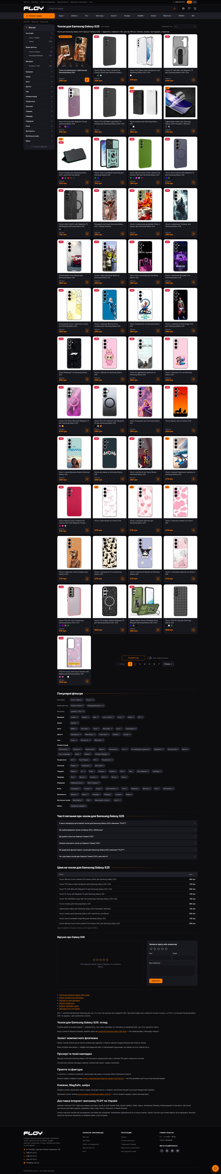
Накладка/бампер (36, 55)
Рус (194, 2)
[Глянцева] (169, 127)
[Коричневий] (71, 178)
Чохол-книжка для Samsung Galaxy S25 (143, 123)
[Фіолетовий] (60, 127)
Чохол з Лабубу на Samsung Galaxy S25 (108, 374)
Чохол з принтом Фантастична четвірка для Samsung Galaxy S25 (107, 325)
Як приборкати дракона (140, 749)
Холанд (118, 794)
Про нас (26, 2)
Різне (59, 788)
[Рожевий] (65, 127)
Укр (189, 2)
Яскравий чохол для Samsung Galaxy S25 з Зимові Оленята (108, 225)
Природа (60, 777)
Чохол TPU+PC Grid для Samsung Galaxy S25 (178, 622)
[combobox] (109, 8)
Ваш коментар (155, 963)
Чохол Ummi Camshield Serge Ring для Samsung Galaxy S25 (109, 174)
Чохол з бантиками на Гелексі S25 (107, 521)
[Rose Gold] (98, 426)
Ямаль (129, 794)
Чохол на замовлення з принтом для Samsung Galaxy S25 (73, 71)
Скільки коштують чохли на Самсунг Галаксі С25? (79, 843)
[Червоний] (68, 178)
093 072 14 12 (31, 1159)
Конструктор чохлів (128, 1151)
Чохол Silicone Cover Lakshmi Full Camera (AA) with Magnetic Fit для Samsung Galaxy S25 (72, 522)
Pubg (74, 740)
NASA (131, 717)
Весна (115, 777)
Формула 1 (159, 749)
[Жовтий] (63, 426)
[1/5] (151, 949)
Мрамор (135, 788)
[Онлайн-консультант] (215, 1168)
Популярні (75, 788)
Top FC (117, 800)
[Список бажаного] (189, 8)
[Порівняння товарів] (183, 8)
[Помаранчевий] (101, 426)
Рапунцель (113, 749)
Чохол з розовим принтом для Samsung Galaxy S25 (141, 522)
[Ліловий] (63, 677)
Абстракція (168, 788)
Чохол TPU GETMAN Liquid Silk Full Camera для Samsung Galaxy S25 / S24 (109, 123)
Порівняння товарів (128, 1144)
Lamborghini (131, 729)
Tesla (96, 729)
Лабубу (116, 734)
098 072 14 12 (31, 1156)
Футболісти (61, 794)
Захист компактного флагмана (71, 998)
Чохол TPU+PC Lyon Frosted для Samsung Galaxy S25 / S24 (71, 622)
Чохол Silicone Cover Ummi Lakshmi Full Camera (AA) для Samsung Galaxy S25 (145, 174)
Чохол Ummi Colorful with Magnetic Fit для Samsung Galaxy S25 (179, 174)
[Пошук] (175, 8)
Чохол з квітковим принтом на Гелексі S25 (180, 573)
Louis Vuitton (108, 717)
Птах (122, 771)
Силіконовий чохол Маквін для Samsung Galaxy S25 (71, 276)
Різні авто (85, 729)
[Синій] (98, 178)
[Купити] (122, 80)
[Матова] (166, 127)
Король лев (90, 749)
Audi (119, 729)
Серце (99, 788)
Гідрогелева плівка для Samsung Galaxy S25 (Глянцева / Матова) (178, 123)
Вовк (91, 771)
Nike (96, 717)
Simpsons (77, 749)
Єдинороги (76, 734)
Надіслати (156, 981)
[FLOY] (34, 8)
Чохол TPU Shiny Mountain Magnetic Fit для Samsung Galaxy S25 (74, 422)
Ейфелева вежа (77, 783)
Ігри (58, 740)
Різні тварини (143, 771)
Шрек (78, 754)
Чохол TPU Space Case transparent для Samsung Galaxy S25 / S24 (145, 71)
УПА (95, 760)
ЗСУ (73, 760)
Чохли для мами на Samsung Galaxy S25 (108, 473)
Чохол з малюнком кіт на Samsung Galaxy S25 (107, 573)
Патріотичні (61, 760)
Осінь (124, 777)
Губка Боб (104, 734)
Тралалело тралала (78, 806)
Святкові (60, 765)
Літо (73, 777)
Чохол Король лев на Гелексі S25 (178, 421)
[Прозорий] (131, 75)
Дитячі (60, 734)
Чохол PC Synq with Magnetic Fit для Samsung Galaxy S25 (73, 123)
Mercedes (107, 729)
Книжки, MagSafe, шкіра (69, 1006)
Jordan (74, 717)
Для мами (99, 765)
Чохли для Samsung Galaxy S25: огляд (74, 995)
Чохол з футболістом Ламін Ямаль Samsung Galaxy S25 (143, 473)
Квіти (105, 777)
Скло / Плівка (34, 38)
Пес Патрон (84, 760)
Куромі (74, 723)
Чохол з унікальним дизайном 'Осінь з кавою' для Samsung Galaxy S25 (145, 225)
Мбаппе (74, 794)
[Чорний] (95, 75)
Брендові (60, 717)
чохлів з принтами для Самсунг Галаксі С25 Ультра (103, 1078)
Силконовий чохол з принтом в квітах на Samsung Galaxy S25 (73, 325)
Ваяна (102, 749)
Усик (157, 788)
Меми (59, 806)
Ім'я (151, 953)
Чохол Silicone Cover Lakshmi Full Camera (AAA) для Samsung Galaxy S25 (108, 71)
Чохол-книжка (34, 52)
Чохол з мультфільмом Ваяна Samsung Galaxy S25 (74, 473)
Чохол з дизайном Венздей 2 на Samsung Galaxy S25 (177, 276)
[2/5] (155, 949)
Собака (112, 771)
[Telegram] (172, 1151)
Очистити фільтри (40, 147)
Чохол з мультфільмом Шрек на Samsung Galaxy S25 (106, 276)
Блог (91, 2)
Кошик (123, 1137)
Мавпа (74, 771)
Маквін (88, 754)
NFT (140, 717)
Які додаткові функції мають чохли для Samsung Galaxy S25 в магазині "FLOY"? (92, 850)
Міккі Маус (90, 734)
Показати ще (133, 658)
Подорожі (61, 783)
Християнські (112, 788)
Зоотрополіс (173, 749)
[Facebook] (167, 1151)
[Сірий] (169, 178)
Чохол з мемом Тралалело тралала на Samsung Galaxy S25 (180, 473)
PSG (89, 800)
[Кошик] (194, 8)
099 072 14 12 (180, 2)
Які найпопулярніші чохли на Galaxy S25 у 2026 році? (81, 830)
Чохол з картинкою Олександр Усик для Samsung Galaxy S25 (179, 325)
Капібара (157, 771)
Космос (94, 777)
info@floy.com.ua (32, 1163)
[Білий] (133, 127)
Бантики (147, 788)
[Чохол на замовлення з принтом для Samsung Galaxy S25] (87, 80)
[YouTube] (178, 1151)
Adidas (85, 717)
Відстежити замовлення (78, 2)
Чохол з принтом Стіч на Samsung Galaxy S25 (178, 374)
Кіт (83, 771)
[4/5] (162, 949)
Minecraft (99, 740)
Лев (131, 771)
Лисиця (101, 771)
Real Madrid (78, 800)
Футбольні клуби (63, 800)
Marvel (185, 749)
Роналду (96, 794)
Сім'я (124, 788)
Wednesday (64, 749)
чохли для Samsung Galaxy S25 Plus (112, 1031)
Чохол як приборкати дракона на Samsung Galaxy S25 (143, 374)
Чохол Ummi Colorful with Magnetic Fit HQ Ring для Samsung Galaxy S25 (73, 225)
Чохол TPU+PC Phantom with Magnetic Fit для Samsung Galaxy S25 (109, 422)
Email (175, 953)
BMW (74, 729)
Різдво (74, 765)
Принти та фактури (66, 1003)
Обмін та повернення (47, 2)
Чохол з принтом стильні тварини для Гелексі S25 (73, 573)
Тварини (60, 771)
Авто (59, 729)
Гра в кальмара (65, 754)
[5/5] (166, 949)
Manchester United (102, 800)
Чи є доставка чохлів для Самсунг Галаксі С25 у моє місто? (83, 856)
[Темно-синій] (68, 127)
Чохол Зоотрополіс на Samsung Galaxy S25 (145, 325)
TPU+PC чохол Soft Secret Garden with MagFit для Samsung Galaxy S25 (74, 673)
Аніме (59, 723)
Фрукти (82, 777)
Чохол (31, 41)
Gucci (121, 717)
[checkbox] (27, 38)
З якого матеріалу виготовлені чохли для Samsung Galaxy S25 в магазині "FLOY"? (92, 823)
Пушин (127, 734)
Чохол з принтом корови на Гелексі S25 (179, 522)
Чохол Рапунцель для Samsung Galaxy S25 (145, 422)
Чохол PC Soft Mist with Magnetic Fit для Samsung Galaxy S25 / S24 (179, 71)
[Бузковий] (101, 75)
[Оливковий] (133, 625)
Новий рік (86, 765)
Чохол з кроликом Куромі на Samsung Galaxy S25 (144, 573)
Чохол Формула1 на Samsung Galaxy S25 (73, 374)
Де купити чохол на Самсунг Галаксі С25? (76, 836)
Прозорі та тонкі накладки (69, 1000)
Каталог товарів (35, 16)
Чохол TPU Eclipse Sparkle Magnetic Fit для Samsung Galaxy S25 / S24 (109, 622)
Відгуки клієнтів (62, 2)
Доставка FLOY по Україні (69, 1009)
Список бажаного (128, 1140)
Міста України (94, 783)
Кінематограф (62, 745)
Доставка (34, 2)
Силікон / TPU (34, 66)
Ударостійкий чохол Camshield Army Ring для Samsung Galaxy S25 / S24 (144, 622)
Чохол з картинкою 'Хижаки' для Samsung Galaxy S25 (178, 225)
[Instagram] (162, 1151)
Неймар (108, 794)
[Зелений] (98, 75)
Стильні (88, 788)
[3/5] (158, 949)
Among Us (86, 740)
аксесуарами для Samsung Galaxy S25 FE (94, 1094)
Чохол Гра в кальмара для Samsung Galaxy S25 (144, 276)
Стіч (125, 749)
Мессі (85, 794)
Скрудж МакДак (102, 754)
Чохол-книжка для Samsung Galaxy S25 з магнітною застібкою (72, 174)
